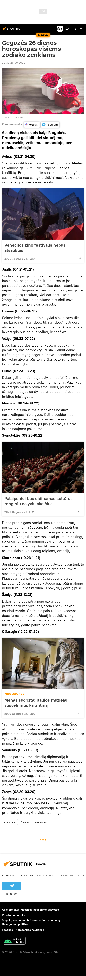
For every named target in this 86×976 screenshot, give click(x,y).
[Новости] (32, 125)
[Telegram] (50, 125)
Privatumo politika (13, 915)
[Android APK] (14, 941)
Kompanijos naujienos (30, 930)
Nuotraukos (14, 693)
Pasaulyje (9, 875)
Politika (27, 875)
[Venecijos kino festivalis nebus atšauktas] (43, 214)
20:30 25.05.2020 (13, 62)
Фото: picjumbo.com (16, 117)
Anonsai (25, 821)
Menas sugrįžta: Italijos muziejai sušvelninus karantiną (35, 702)
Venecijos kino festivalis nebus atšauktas (34, 247)
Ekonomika (45, 875)
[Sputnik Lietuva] (12, 30)
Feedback (8, 930)
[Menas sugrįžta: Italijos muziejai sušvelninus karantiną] (43, 663)
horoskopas (40, 821)
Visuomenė (10, 821)
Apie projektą (10, 909)
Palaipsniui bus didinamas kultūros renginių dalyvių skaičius (38, 501)
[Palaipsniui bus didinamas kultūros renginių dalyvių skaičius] (43, 467)
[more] (79, 258)
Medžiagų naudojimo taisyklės (40, 909)
